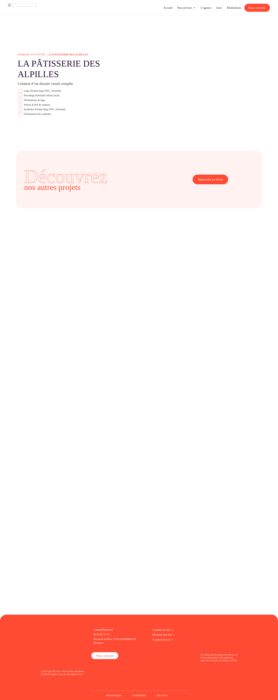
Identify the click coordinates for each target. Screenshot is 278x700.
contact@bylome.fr (103, 629)
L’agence (206, 7)
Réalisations (234, 7)
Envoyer (39, 591)
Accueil (167, 7)
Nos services (184, 7)
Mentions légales (113, 695)
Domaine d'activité (31, 54)
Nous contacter (257, 7)
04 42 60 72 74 (101, 634)
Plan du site (162, 695)
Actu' (219, 7)
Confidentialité (139, 695)
